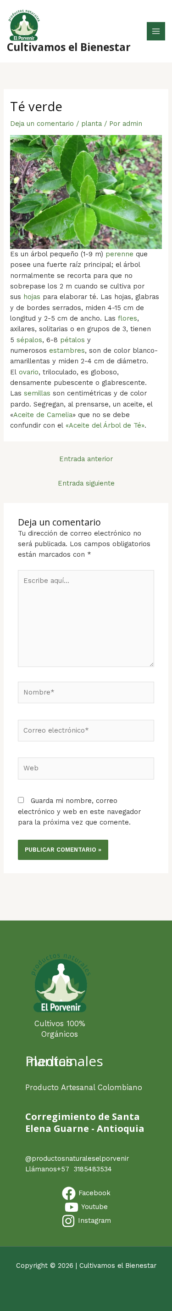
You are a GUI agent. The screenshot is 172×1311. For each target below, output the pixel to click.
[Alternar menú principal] (156, 31)
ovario (29, 372)
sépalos (29, 340)
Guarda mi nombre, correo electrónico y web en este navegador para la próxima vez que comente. (79, 811)
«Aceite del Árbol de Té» (105, 425)
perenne (119, 254)
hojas (31, 297)
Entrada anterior (86, 459)
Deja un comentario (42, 123)
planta (91, 123)
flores (127, 318)
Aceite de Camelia (42, 415)
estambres (67, 350)
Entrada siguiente (86, 483)
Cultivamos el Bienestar (69, 47)
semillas (37, 393)
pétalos (72, 340)
